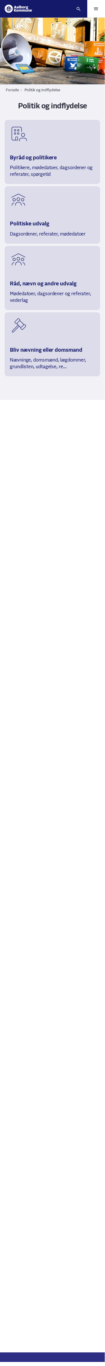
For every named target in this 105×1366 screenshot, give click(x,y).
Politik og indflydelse (42, 90)
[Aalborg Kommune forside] (18, 8)
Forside (12, 90)
